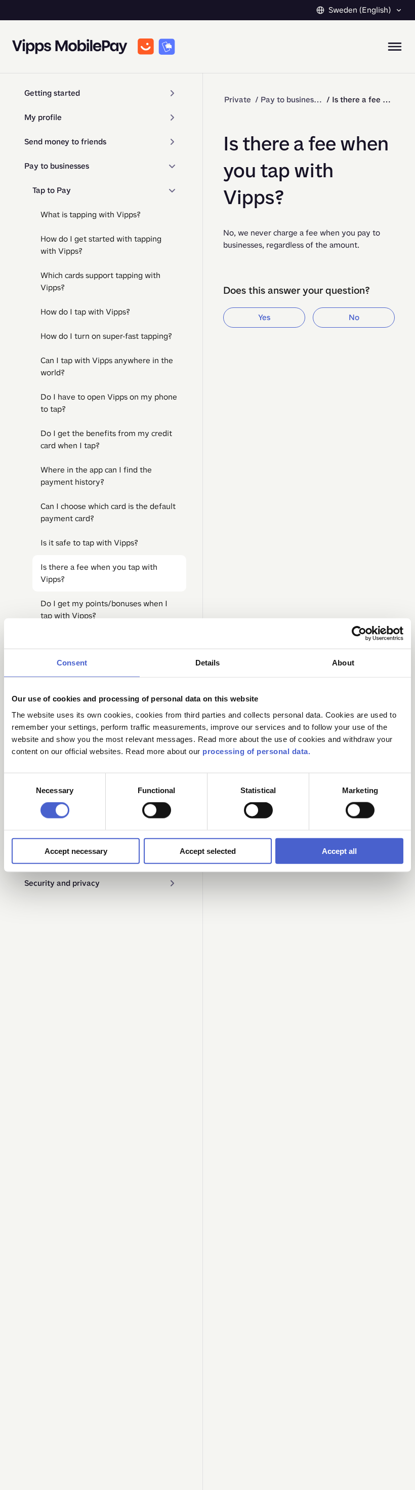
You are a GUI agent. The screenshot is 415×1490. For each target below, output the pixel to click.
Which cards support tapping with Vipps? (100, 281)
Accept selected (208, 850)
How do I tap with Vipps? (85, 311)
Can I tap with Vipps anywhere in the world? (106, 366)
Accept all (339, 850)
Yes (264, 317)
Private (237, 99)
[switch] (156, 810)
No (354, 317)
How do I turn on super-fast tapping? (106, 336)
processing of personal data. (256, 751)
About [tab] (343, 662)
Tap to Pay (51, 190)
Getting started (52, 93)
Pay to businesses (56, 166)
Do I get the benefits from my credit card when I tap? (106, 439)
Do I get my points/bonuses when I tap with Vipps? (104, 609)
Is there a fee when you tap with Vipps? (98, 573)
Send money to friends (65, 141)
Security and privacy (62, 883)
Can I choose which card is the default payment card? (108, 512)
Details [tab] (207, 662)
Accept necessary (76, 850)
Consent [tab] (72, 662)
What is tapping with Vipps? (90, 214)
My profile (43, 117)
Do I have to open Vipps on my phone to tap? (108, 402)
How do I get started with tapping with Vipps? (100, 244)
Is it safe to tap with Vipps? (89, 542)
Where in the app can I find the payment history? (96, 475)
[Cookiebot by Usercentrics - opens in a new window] (359, 633)
